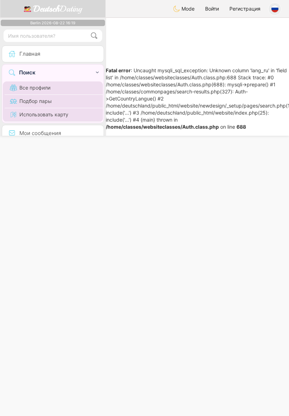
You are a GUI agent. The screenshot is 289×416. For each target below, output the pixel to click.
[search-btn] (94, 36)
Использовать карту (43, 114)
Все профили (34, 88)
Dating (57, 9)
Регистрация (244, 9)
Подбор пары (35, 101)
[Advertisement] (197, 37)
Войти (212, 9)
